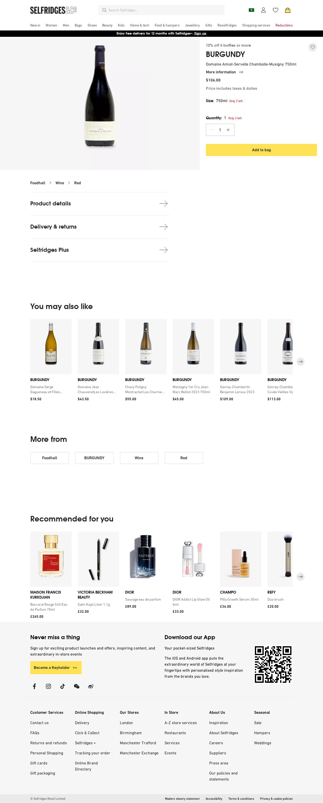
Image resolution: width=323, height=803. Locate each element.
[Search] (104, 10)
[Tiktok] (63, 689)
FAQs (34, 732)
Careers (216, 742)
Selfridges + (85, 742)
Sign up (200, 33)
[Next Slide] (301, 362)
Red (77, 182)
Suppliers (217, 753)
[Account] (263, 10)
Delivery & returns (53, 226)
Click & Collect (87, 732)
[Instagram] (48, 689)
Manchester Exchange (139, 753)
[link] (50, 389)
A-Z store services (181, 722)
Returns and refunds (48, 742)
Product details (50, 203)
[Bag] (288, 10)
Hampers (262, 732)
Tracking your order (92, 753)
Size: (216, 100)
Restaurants (175, 732)
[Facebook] (34, 689)
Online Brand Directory (86, 766)
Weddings (262, 742)
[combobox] (166, 10)
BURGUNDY (225, 54)
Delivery (82, 722)
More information (221, 72)
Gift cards (38, 763)
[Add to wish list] (312, 47)
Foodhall (37, 182)
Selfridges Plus (49, 250)
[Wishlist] (276, 10)
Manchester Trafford (138, 742)
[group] (161, 362)
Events (170, 753)
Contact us (39, 722)
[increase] (228, 130)
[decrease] (212, 130)
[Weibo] (91, 689)
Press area (218, 763)
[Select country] (251, 10)
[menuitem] (35, 25)
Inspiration (218, 722)
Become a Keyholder (52, 667)
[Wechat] (77, 689)
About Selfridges (223, 732)
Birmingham (131, 732)
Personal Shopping (46, 753)
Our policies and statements (223, 776)
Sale (257, 722)
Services (172, 742)
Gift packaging (42, 773)
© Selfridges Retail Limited (47, 798)
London (126, 722)
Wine (60, 182)
